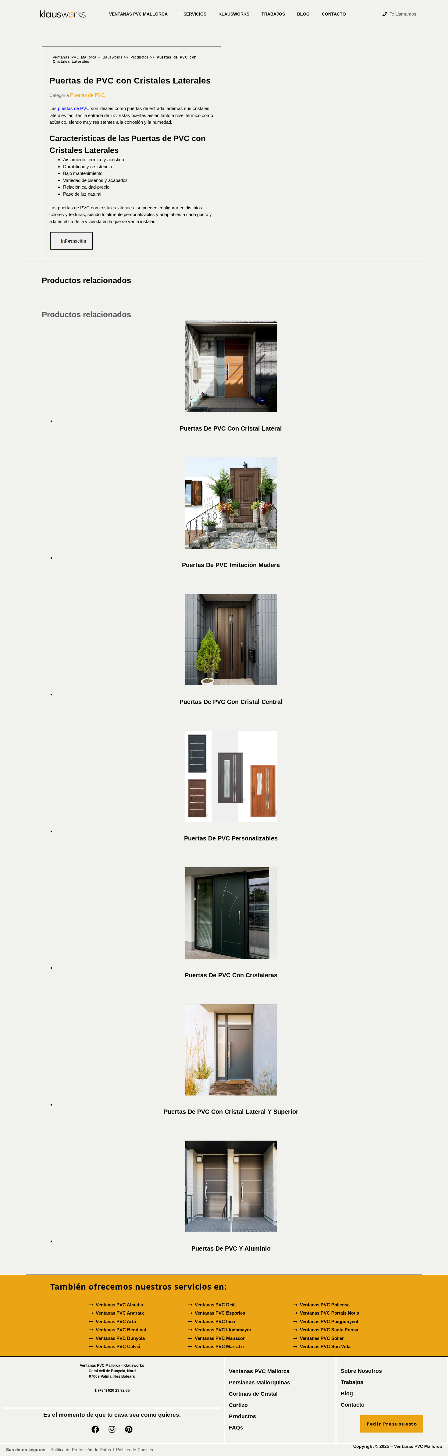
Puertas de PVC (87, 95)
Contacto (334, 14)
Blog (303, 14)
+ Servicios (193, 14)
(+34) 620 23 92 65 (112, 1390)
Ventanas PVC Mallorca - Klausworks (88, 57)
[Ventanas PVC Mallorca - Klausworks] (63, 14)
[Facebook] (95, 1429)
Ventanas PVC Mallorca (138, 14)
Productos (139, 57)
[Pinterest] (129, 1429)
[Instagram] (112, 1429)
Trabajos (273, 14)
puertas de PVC (74, 108)
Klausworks (234, 14)
